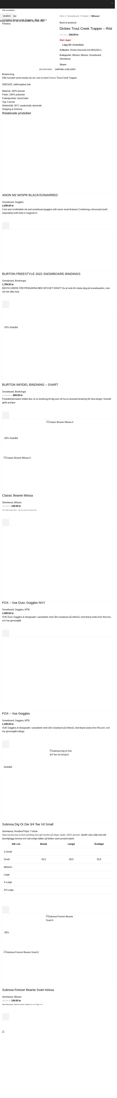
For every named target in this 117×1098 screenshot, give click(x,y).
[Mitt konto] (105, 4)
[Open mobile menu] (3, 4)
